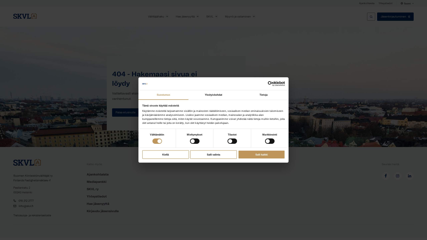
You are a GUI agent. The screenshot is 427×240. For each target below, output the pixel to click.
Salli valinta (213, 154)
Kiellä (165, 154)
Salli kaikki (261, 154)
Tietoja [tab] (264, 94)
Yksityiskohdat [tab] (213, 94)
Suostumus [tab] (163, 94)
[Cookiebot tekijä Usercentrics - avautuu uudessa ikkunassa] (270, 83)
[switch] (194, 141)
